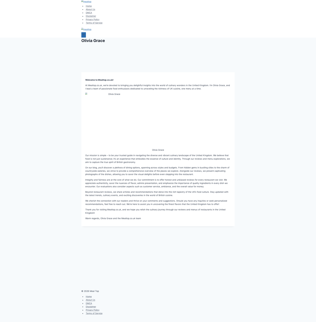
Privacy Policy (92, 19)
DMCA (89, 12)
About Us (90, 9)
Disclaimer (91, 16)
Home (89, 6)
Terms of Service (94, 23)
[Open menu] (83, 35)
